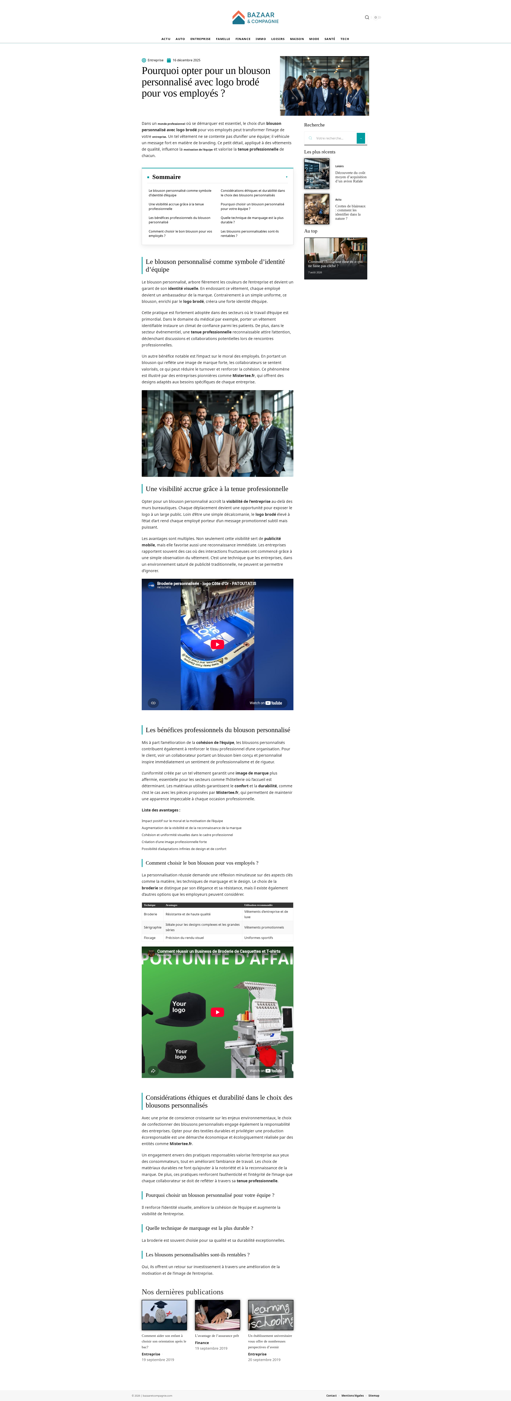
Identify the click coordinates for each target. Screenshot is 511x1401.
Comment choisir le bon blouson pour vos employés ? (180, 233)
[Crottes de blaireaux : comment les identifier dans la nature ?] (316, 209)
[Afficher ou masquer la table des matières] (234, 177)
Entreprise (151, 1354)
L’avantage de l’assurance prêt (217, 1336)
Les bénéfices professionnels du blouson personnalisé (179, 220)
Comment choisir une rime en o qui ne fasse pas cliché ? (335, 264)
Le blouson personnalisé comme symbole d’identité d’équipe (180, 192)
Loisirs (339, 166)
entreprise (159, 137)
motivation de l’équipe (198, 149)
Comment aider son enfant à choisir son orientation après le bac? (164, 1341)
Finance (202, 1343)
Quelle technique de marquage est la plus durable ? (252, 220)
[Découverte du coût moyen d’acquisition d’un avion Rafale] (316, 174)
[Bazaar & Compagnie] (255, 17)
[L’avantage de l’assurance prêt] (217, 1315)
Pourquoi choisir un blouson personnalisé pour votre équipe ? (252, 206)
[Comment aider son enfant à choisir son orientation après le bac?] (164, 1315)
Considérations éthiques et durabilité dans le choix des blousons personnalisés (253, 192)
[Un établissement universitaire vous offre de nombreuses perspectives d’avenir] (270, 1315)
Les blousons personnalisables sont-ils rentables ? (250, 233)
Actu (338, 199)
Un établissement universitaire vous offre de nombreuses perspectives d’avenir (270, 1341)
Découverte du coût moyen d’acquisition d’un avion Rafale (351, 177)
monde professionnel (171, 124)
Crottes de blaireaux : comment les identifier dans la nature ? (350, 212)
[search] (367, 17)
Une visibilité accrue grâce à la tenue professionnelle (176, 206)
